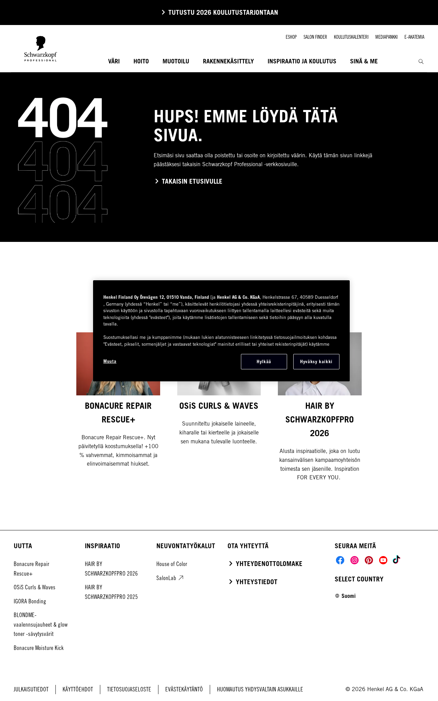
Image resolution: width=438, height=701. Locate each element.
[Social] (340, 560)
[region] (221, 330)
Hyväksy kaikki (316, 361)
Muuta (109, 361)
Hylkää (264, 361)
